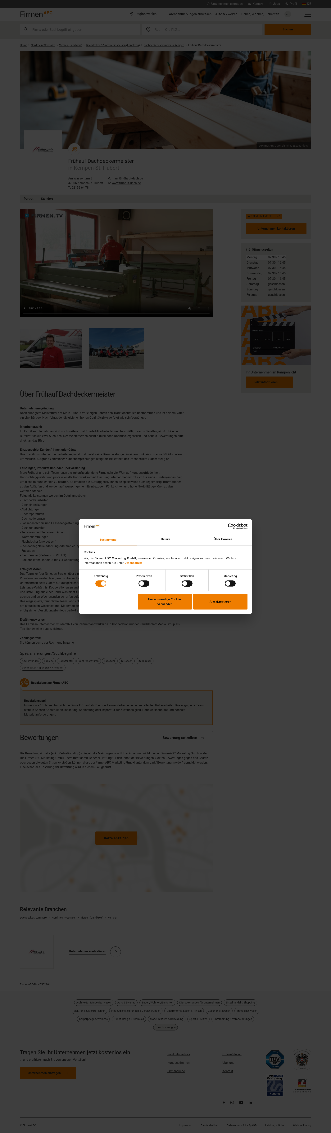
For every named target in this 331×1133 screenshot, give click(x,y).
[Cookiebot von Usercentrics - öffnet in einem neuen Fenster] (230, 526)
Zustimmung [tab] (108, 539)
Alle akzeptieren (220, 601)
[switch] (143, 583)
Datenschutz (134, 562)
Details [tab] (165, 539)
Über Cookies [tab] (223, 539)
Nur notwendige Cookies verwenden (165, 602)
